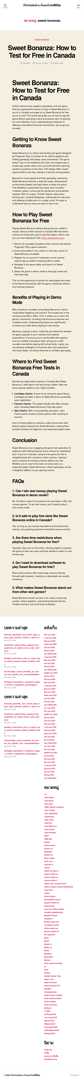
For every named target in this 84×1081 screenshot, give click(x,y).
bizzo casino (49, 858)
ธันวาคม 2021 (49, 749)
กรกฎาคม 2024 (50, 685)
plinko (46, 941)
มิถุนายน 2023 (49, 692)
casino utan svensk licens (55, 883)
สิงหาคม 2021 (49, 762)
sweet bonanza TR (52, 985)
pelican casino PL (51, 931)
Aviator (47, 842)
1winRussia (49, 816)
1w (45, 794)
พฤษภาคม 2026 (50, 644)
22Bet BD (48, 839)
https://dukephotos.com (52, 237)
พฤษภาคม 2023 (50, 695)
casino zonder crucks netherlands (58, 886)
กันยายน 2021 (49, 759)
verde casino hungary (53, 995)
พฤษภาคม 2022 (50, 733)
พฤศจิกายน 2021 (50, 752)
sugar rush (48, 979)
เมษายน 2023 (49, 698)
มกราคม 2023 (49, 708)
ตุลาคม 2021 (49, 755)
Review (47, 960)
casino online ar (51, 877)
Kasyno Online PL (51, 902)
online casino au (51, 928)
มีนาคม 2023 (49, 701)
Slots (46, 969)
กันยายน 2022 (49, 720)
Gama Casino (50, 896)
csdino (47, 893)
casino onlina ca (51, 874)
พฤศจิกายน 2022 (50, 714)
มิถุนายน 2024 (49, 688)
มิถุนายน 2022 (49, 730)
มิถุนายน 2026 (49, 641)
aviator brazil (49, 845)
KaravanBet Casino (52, 899)
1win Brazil (48, 800)
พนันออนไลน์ (49, 1020)
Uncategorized (50, 992)
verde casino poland (52, 998)
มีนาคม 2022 (49, 739)
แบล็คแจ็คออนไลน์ (51, 1030)
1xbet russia (49, 829)
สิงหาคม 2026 (49, 634)
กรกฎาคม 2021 (50, 765)
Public (46, 950)
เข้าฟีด (46, 1052)
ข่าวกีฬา (47, 1011)
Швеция (47, 1008)
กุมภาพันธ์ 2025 (50, 669)
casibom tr (48, 864)
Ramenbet (48, 957)
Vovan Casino (50, 1001)
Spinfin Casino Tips (52, 976)
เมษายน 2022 (49, 736)
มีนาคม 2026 (49, 650)
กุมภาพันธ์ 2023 (50, 704)
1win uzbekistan (51, 813)
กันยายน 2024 (49, 679)
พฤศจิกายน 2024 (50, 673)
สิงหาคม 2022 (49, 724)
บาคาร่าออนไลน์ (50, 1017)
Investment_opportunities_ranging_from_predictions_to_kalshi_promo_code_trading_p (22, 648)
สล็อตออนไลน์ (49, 1023)
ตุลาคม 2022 (49, 717)
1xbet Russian (50, 832)
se (45, 966)
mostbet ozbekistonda (53, 912)
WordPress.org (50, 1059)
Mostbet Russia (50, 915)
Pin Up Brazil (49, 934)
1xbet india (48, 819)
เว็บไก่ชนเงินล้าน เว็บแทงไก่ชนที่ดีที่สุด (42, 5)
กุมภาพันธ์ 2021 (50, 778)
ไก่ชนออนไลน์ (49, 1033)
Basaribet (48, 851)
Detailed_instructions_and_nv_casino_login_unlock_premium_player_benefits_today (22, 661)
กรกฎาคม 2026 (50, 637)
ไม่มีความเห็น (58, 63)
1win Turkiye (49, 810)
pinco (46, 937)
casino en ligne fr (51, 870)
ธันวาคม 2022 (49, 711)
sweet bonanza (42, 40)
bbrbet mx (48, 855)
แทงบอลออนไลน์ (50, 1027)
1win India (48, 804)
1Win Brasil (49, 797)
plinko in (47, 944)
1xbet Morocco (50, 826)
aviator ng (48, 848)
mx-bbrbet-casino (51, 925)
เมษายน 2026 (49, 647)
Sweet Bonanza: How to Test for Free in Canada (42, 51)
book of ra (48, 861)
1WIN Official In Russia (54, 807)
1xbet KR (48, 823)
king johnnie (49, 906)
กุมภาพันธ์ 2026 (50, 653)
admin (28, 63)
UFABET (47, 988)
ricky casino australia (53, 963)
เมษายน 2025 (49, 663)
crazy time (48, 890)
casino (47, 867)
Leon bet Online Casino (54, 909)
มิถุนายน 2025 (49, 660)
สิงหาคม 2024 (49, 682)
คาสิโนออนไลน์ (50, 1014)
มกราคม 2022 (49, 746)
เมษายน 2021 (49, 771)
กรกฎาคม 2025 (50, 657)
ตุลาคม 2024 (49, 676)
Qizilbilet (47, 953)
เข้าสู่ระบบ (48, 1049)
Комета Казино (50, 1004)
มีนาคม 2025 (49, 666)
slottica (47, 972)
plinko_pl (48, 947)
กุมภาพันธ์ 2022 (50, 743)
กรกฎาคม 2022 (50, 727)
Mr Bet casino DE (51, 921)
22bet (46, 835)
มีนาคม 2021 (49, 775)
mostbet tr (48, 918)
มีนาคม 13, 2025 (42, 63)
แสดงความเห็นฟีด (51, 1056)
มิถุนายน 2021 (49, 768)
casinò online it (50, 880)
